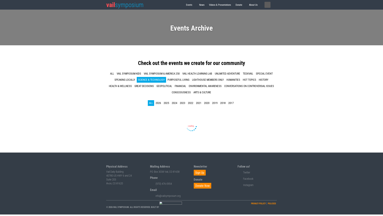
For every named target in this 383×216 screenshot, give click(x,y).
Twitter (246, 172)
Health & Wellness (120, 86)
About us (253, 4)
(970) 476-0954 (164, 183)
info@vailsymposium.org (168, 195)
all (112, 73)
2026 (158, 103)
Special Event (264, 73)
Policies (272, 203)
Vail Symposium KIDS (129, 73)
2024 (174, 103)
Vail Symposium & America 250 (162, 73)
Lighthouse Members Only (208, 79)
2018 (223, 103)
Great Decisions (144, 86)
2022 (190, 103)
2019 (215, 103)
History (263, 79)
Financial (180, 86)
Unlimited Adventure (227, 73)
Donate (238, 4)
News (202, 4)
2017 (231, 103)
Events (189, 4)
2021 (198, 103)
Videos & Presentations (220, 4)
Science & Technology (151, 79)
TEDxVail (248, 73)
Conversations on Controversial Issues (249, 86)
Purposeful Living (178, 79)
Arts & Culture (202, 92)
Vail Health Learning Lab (197, 73)
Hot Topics (249, 79)
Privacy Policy (258, 203)
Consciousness (181, 92)
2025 (166, 103)
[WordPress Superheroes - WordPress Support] (170, 207)
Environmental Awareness (205, 86)
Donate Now (202, 186)
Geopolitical (164, 86)
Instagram (248, 185)
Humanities (233, 79)
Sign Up (199, 172)
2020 (206, 103)
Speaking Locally (124, 79)
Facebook (248, 178)
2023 (182, 103)
